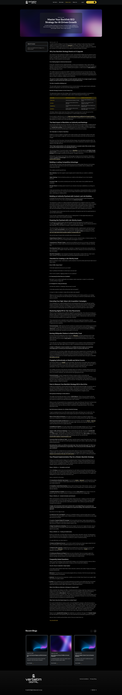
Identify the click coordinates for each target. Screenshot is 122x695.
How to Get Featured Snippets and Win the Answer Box (37, 656)
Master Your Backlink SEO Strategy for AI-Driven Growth (35, 48)
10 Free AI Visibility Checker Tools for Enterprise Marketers (84, 656)
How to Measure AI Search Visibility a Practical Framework (60, 656)
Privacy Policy (93, 678)
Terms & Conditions (84, 678)
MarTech (55, 2)
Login (82, 2)
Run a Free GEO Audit (54, 620)
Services (61, 2)
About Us (75, 2)
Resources (68, 2)
